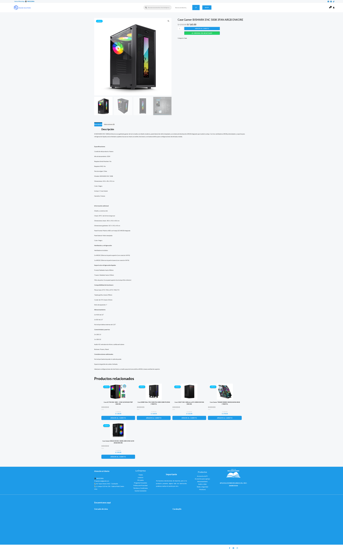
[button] (206, 7)
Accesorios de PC (202, 476)
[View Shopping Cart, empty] (329, 7)
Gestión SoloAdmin (140, 491)
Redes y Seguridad (202, 487)
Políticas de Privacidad (140, 485)
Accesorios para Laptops (202, 479)
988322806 (30, 1)
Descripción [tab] (98, 124)
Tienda (140, 475)
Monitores (202, 489)
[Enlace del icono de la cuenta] (334, 7)
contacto (140, 477)
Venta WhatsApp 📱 (20, 1)
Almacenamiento (202, 481)
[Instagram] (331, 1)
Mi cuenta (140, 480)
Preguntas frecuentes (140, 483)
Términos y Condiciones (140, 488)
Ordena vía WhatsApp (203, 33)
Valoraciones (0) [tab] (109, 124)
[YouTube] (233, 548)
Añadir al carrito (202, 28)
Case (185, 38)
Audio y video (202, 484)
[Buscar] (196, 7)
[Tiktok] (334, 1)
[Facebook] (328, 1)
